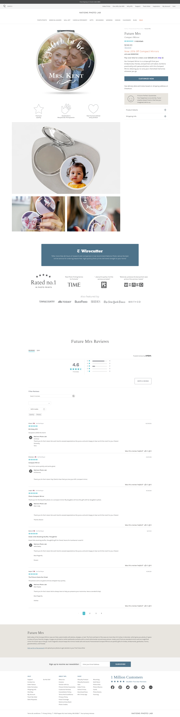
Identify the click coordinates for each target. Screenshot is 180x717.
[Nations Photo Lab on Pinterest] (120, 687)
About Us (62, 679)
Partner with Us (64, 684)
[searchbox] (50, 396)
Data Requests (32, 699)
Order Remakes (33, 687)
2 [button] (89, 613)
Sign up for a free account (36, 648)
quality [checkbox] (31, 414)
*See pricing (127, 47)
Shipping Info (32, 689)
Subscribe (120, 664)
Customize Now (146, 79)
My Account (31, 694)
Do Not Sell (46, 679)
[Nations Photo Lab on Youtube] (143, 687)
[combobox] (19, 6)
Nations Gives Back (65, 702)
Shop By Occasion (83, 682)
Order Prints (81, 687)
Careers (61, 682)
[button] (98, 361)
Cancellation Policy (65, 692)
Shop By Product (83, 679)
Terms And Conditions (66, 694)
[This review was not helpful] (149, 451)
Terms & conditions (34, 713)
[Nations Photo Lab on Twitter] (128, 687)
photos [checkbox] (39, 414)
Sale (79, 684)
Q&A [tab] (38, 350)
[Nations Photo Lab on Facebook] (112, 687)
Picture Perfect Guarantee (67, 687)
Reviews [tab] (32, 350)
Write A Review (143, 381)
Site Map (30, 692)
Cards (95, 689)
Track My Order (32, 697)
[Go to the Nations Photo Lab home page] (90, 12)
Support (30, 679)
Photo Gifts (96, 684)
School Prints (82, 689)
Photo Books (97, 692)
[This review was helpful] (145, 451)
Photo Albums (97, 687)
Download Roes (83, 692)
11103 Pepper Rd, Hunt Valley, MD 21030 (66, 713)
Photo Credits (63, 704)
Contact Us (31, 682)
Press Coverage (64, 699)
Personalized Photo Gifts (136, 28)
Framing (96, 694)
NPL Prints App (82, 694)
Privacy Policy (63, 697)
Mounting (96, 679)
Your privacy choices (87, 713)
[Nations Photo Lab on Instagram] (135, 687)
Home (126, 28)
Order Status (32, 684)
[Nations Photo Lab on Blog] (150, 687)
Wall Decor (96, 682)
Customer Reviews (65, 689)
